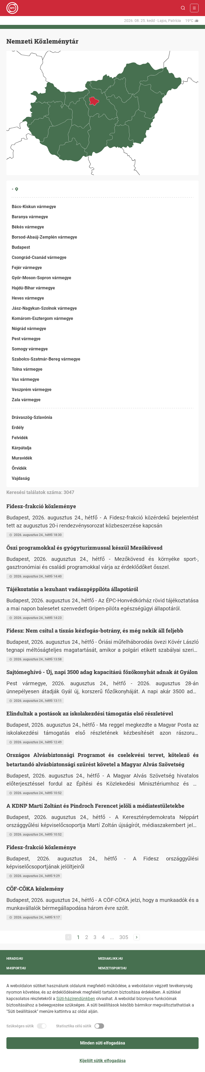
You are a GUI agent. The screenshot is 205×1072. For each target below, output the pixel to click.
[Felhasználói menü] (194, 8)
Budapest (21, 247)
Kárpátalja (21, 447)
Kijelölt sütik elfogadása (103, 1060)
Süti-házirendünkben (75, 998)
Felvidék (20, 437)
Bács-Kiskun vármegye (34, 206)
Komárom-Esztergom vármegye (42, 318)
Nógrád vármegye (29, 328)
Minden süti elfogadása (102, 1043)
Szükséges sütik (20, 1026)
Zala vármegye (26, 399)
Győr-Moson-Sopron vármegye (41, 277)
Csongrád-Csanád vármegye (39, 257)
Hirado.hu (14, 958)
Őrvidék (19, 468)
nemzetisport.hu (112, 968)
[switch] (41, 1026)
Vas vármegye (25, 379)
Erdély (18, 427)
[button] (183, 8)
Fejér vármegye (27, 267)
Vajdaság (21, 478)
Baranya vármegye (30, 216)
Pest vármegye (26, 338)
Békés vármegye (28, 226)
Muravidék (22, 458)
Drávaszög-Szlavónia (32, 417)
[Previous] (68, 937)
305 (123, 937)
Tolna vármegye (27, 369)
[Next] (136, 937)
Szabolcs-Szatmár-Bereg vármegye (46, 359)
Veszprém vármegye (32, 389)
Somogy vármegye (30, 348)
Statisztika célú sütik (73, 1026)
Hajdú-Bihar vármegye (33, 287)
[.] (12, 8)
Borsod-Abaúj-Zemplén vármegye (44, 237)
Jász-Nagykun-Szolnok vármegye (44, 308)
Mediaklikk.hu (110, 958)
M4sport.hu (16, 968)
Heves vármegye (28, 298)
